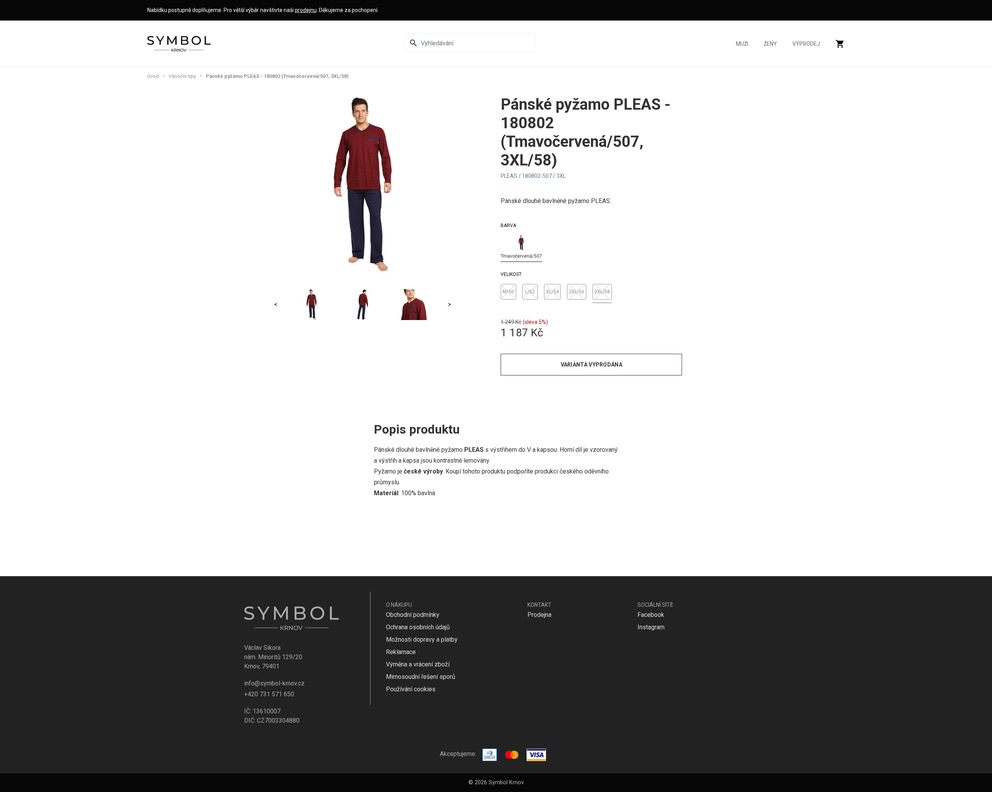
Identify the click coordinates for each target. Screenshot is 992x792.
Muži (742, 44)
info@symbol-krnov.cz (274, 683)
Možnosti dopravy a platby (422, 639)
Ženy (770, 44)
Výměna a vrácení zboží (418, 664)
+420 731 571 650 (269, 694)
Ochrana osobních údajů (418, 627)
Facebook (650, 614)
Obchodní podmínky (412, 614)
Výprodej (806, 44)
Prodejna (539, 614)
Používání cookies (411, 689)
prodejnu (306, 10)
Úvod (153, 76)
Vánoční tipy (182, 76)
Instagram (651, 627)
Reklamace (401, 652)
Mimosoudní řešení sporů (420, 676)
